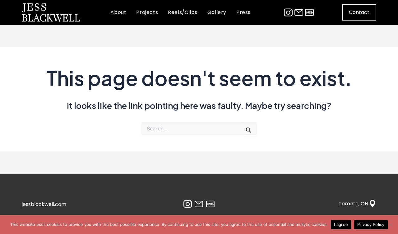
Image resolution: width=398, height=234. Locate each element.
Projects (147, 12)
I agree (341, 224)
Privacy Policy (371, 224)
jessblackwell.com (44, 204)
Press (243, 12)
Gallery (216, 12)
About (118, 12)
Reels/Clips (182, 12)
